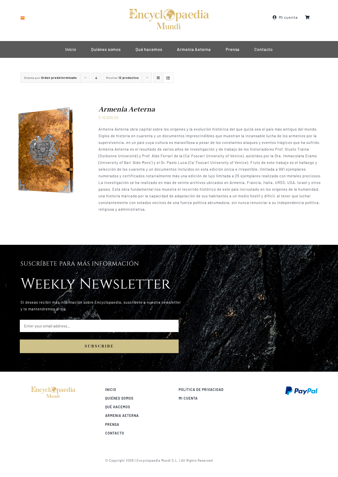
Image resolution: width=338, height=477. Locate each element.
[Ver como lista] (168, 78)
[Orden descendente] (96, 78)
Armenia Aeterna (126, 109)
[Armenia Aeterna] (45, 108)
